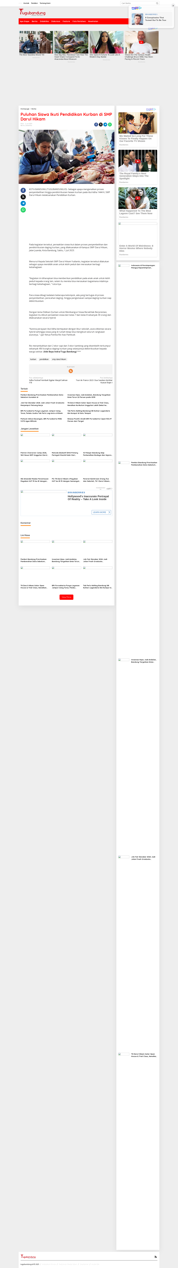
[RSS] (71, 371)
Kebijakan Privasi (49, 1264)
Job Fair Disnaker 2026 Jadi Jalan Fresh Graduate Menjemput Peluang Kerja (42, 404)
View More (66, 597)
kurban (33, 359)
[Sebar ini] (96, 124)
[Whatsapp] (110, 124)
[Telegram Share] (105, 124)
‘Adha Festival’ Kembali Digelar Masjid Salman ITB (48, 380)
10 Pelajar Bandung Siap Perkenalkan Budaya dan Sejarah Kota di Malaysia (97, 454)
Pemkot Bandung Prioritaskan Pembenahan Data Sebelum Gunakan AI (42, 396)
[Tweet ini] (101, 124)
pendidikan (44, 359)
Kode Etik (95, 1264)
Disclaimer (84, 1264)
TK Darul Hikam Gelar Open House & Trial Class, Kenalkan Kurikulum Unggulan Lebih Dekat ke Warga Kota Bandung (88, 404)
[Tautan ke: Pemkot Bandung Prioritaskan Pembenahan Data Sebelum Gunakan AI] (123, 558)
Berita (23, 125)
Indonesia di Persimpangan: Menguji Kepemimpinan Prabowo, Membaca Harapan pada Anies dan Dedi (144, 266)
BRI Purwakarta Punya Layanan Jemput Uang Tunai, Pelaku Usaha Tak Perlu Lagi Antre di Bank (42, 412)
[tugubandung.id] (32, 12)
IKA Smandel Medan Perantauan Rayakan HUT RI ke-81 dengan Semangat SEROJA (34, 480)
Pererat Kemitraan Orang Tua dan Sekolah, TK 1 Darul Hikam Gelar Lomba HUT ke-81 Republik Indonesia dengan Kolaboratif (97, 480)
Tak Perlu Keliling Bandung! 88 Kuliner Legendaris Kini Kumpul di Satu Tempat (88, 412)
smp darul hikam (59, 359)
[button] (157, 3)
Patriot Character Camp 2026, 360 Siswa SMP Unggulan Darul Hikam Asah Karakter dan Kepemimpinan (34, 454)
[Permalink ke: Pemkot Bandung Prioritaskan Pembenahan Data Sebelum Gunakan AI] (35, 548)
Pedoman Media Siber (68, 1264)
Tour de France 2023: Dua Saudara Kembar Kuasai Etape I (94, 380)
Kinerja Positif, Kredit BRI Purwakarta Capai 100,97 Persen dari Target (89, 420)
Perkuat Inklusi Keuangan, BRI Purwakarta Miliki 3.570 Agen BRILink (41, 420)
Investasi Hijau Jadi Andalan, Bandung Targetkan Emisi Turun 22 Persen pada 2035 (89, 396)
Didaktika (28, 125)
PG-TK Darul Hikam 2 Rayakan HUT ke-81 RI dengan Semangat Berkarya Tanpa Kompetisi (65, 480)
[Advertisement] (89, 86)
